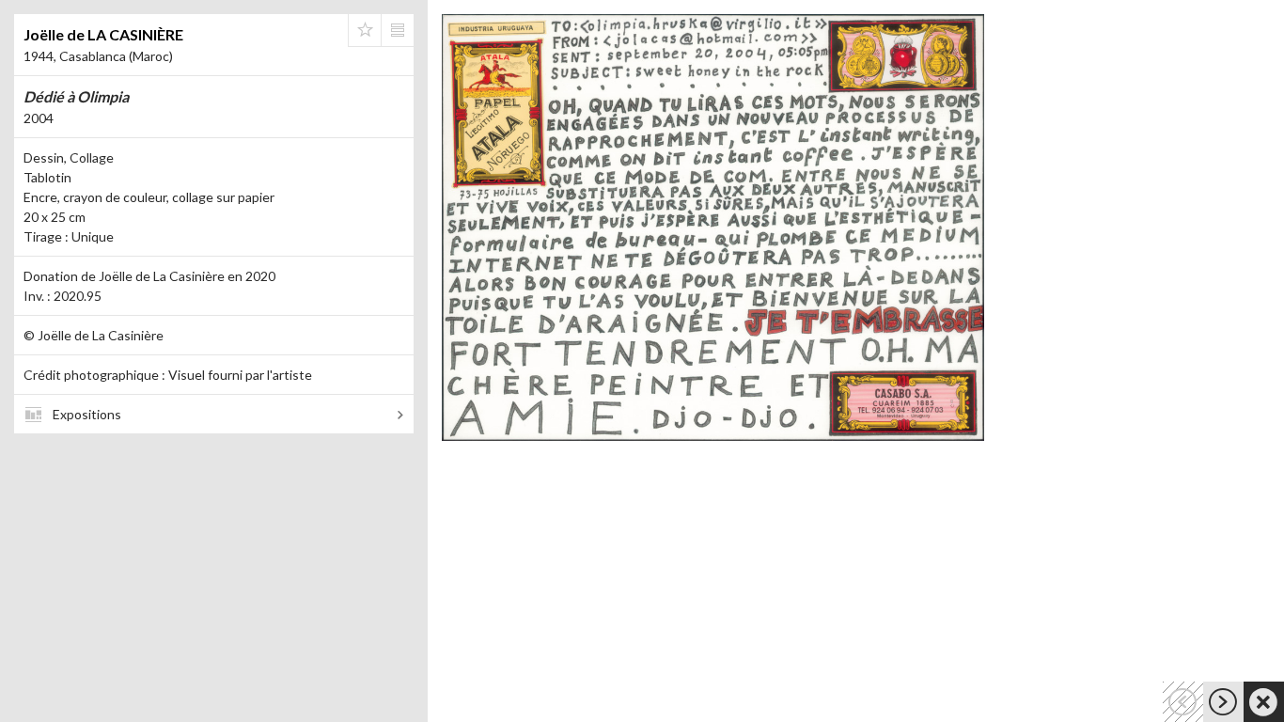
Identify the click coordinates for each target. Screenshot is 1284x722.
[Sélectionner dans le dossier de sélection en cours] (365, 30)
